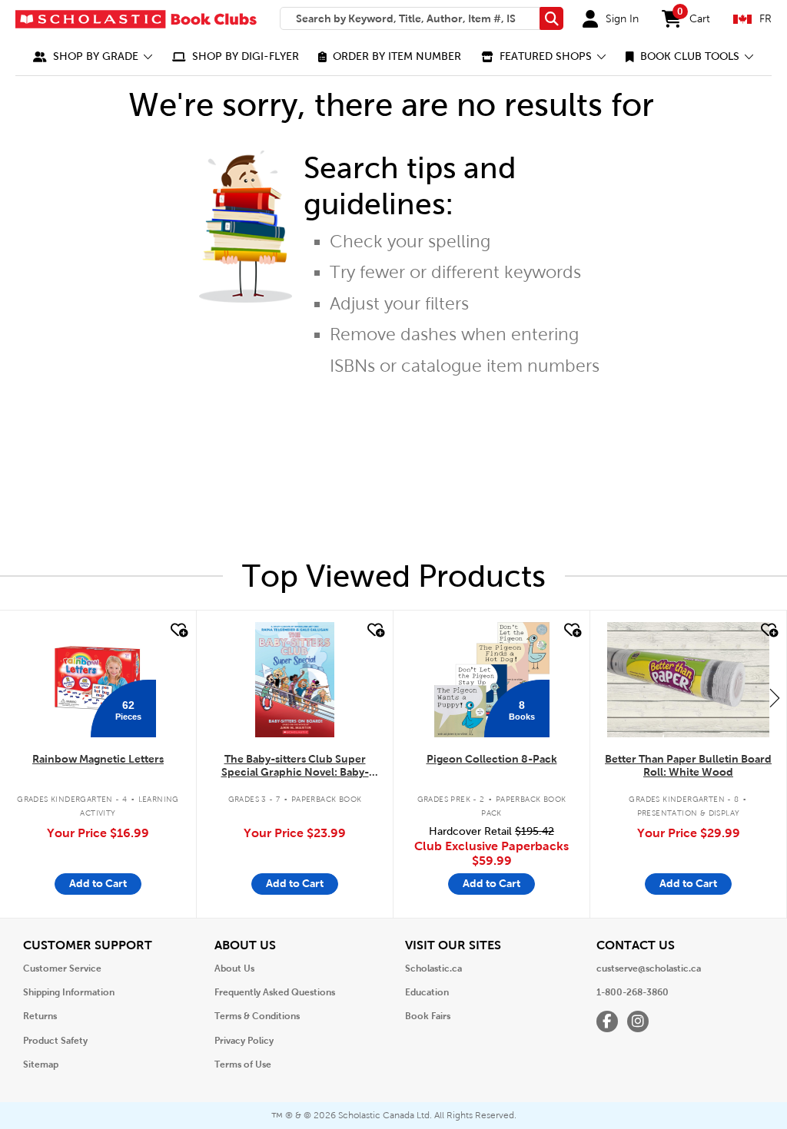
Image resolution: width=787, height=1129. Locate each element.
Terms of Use (242, 1064)
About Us (234, 968)
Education (427, 992)
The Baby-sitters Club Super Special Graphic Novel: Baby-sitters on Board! (295, 766)
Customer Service (62, 968)
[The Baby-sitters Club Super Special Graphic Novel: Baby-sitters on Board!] (294, 679)
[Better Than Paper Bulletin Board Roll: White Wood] (688, 679)
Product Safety (55, 1040)
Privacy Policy (244, 1040)
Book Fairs (427, 1016)
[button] (93, 56)
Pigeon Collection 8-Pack (492, 759)
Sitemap (40, 1064)
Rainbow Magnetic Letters (98, 759)
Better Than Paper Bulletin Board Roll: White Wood (688, 765)
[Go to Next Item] (774, 697)
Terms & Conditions (257, 1016)
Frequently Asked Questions (274, 992)
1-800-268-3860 (632, 992)
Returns (40, 1016)
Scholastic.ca (433, 968)
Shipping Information (69, 992)
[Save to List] (177, 630)
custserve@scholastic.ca (648, 968)
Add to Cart (98, 883)
